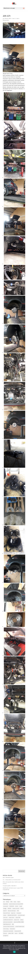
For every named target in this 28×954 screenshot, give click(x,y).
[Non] (26, 949)
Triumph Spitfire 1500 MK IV (9, 885)
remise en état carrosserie (8, 926)
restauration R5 (18, 931)
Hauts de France (6, 913)
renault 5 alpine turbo (19, 926)
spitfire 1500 (10, 933)
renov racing (5, 928)
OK (14, 951)
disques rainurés (16, 908)
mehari (4, 915)
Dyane (22, 908)
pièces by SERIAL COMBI (19, 922)
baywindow (5, 904)
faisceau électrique (12, 910)
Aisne (15, 901)
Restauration (6, 20)
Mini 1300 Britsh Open (8, 877)
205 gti (7, 901)
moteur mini (16, 919)
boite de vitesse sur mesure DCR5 (16, 904)
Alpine (18, 901)
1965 (11, 901)
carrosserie (5, 906)
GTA (18, 910)
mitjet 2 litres (11, 917)
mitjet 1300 (18, 917)
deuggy (4, 908)
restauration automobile (8, 931)
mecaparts (19, 913)
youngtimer (5, 935)
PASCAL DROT (8, 18)
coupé (20, 906)
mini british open (21, 915)
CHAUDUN (11, 906)
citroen (16, 906)
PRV (13, 924)
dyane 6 (5, 910)
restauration (12, 928)
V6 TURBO (21, 933)
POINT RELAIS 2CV (7, 924)
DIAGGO (9, 908)
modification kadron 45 (8, 919)
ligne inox (13, 913)
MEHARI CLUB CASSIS (12, 915)
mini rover (5, 917)
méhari (21, 919)
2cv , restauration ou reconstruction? (11, 879)
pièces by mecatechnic (7, 922)
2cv (4, 901)
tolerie (16, 933)
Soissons (5, 933)
